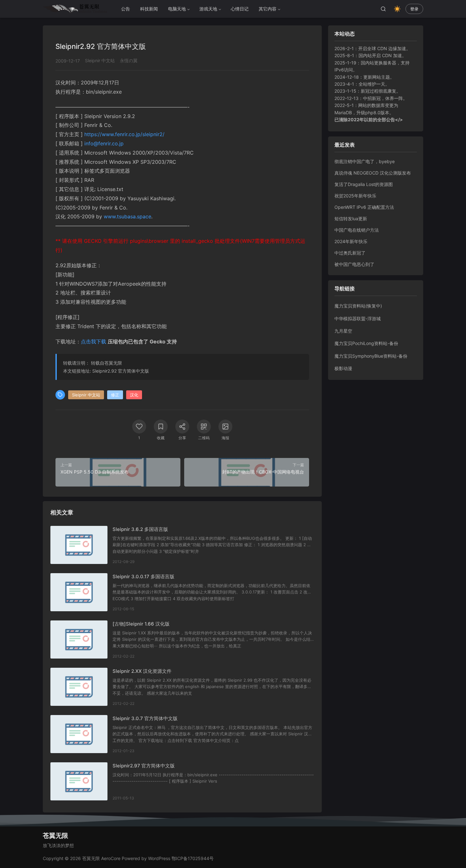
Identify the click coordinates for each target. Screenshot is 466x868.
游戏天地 (208, 8)
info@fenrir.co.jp (104, 143)
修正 (115, 394)
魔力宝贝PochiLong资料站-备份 (366, 343)
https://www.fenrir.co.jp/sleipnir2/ (124, 134)
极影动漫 (343, 368)
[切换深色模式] (397, 9)
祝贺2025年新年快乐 (355, 195)
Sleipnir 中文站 (100, 60)
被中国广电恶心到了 (354, 264)
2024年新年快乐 (350, 241)
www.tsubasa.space (127, 216)
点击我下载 (93, 341)
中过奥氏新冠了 (350, 252)
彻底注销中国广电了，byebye (364, 161)
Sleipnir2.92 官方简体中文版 (120, 371)
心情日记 (240, 8)
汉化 (134, 394)
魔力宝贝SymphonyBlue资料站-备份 (370, 356)
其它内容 (267, 8)
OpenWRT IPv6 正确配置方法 (364, 207)
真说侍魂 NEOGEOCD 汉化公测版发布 (372, 173)
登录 (414, 9)
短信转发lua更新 (350, 218)
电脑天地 (177, 8)
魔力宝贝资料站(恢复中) (358, 305)
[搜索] (383, 9)
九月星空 (343, 331)
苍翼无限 (113, 363)
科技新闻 (149, 8)
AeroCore (110, 858)
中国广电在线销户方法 (356, 230)
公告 (125, 8)
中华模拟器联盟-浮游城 (357, 318)
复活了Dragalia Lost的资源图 (363, 184)
